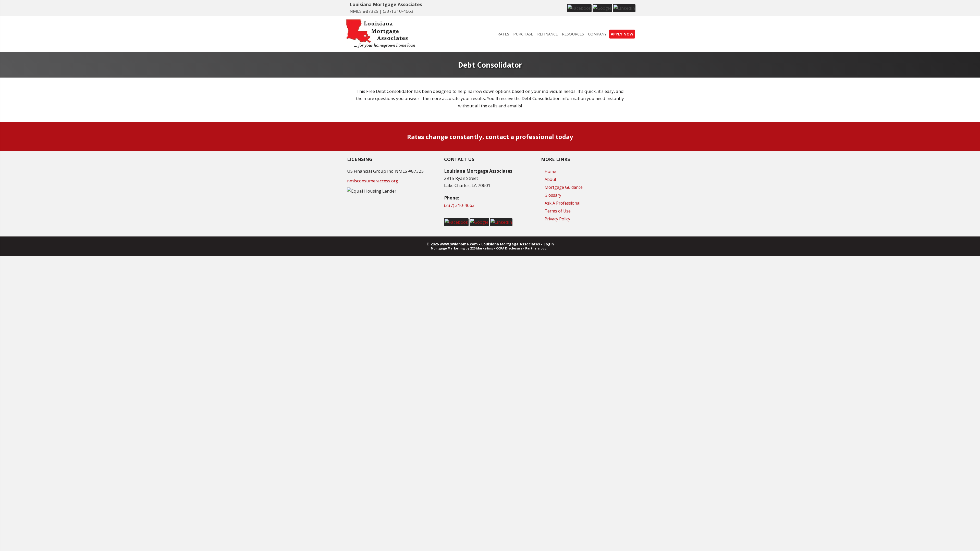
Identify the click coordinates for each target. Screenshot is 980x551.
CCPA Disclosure (509, 248)
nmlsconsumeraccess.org (372, 181)
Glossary (553, 195)
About (550, 179)
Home (550, 171)
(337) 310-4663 (398, 11)
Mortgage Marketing (448, 248)
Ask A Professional (562, 203)
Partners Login (537, 248)
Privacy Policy (557, 219)
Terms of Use (558, 211)
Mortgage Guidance (564, 187)
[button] (579, 7)
